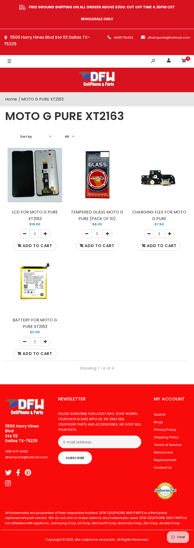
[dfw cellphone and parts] (97, 80)
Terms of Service (167, 444)
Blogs (158, 422)
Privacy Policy (165, 429)
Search (160, 414)
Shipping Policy (166, 437)
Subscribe (75, 458)
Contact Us (163, 467)
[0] (183, 61)
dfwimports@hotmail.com (169, 37)
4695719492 (123, 37)
